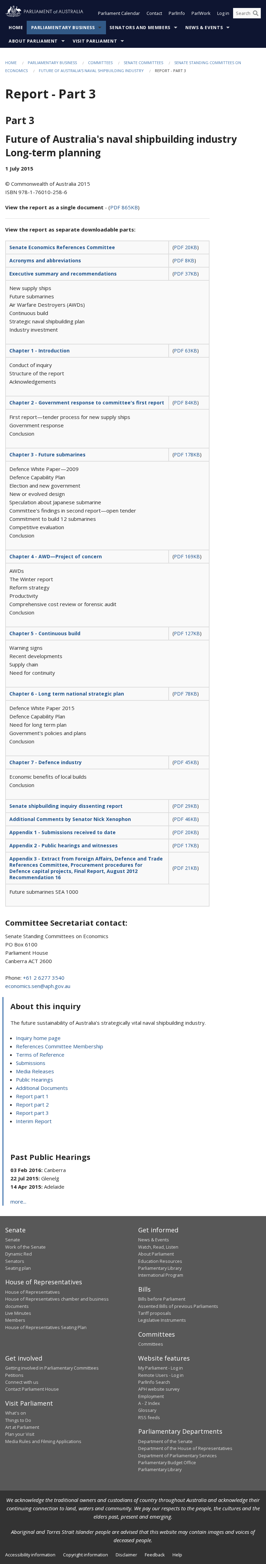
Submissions (30, 1062)
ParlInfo (177, 13)
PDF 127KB (187, 633)
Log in (223, 13)
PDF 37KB (185, 273)
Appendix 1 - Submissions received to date (62, 832)
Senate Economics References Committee (62, 247)
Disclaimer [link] (126, 1555)
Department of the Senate (165, 1441)
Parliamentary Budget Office (167, 1462)
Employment (151, 1396)
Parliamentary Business (63, 27)
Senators (14, 1261)
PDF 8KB (184, 260)
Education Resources (160, 1261)
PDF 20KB (185, 247)
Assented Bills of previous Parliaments (178, 1306)
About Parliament (33, 41)
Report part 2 (32, 1104)
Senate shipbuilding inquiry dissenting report (66, 806)
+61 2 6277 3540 (43, 977)
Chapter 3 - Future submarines (47, 454)
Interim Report (34, 1121)
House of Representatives (32, 1292)
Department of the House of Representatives (185, 1448)
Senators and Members (139, 27)
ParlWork (201, 13)
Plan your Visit (19, 1434)
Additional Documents (42, 1087)
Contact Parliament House (32, 1389)
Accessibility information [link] (30, 1555)
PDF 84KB (185, 402)
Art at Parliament (22, 1427)
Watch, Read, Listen (158, 1247)
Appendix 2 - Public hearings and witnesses (63, 845)
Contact (154, 13)
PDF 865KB (124, 207)
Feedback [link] (155, 1555)
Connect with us (21, 1382)
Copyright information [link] (85, 1555)
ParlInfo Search (154, 1382)
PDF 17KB (185, 845)
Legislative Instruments (162, 1320)
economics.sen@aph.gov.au (37, 985)
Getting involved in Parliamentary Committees (52, 1368)
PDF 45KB (185, 762)
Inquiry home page (38, 1037)
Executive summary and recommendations (63, 273)
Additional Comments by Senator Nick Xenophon (70, 819)
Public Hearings (34, 1079)
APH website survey (158, 1389)
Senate (12, 1240)
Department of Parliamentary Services (177, 1455)
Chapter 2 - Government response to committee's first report (86, 402)
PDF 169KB (187, 556)
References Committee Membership (59, 1046)
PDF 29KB (185, 806)
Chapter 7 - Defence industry (45, 762)
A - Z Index (149, 1403)
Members (15, 1320)
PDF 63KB (185, 350)
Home (16, 27)
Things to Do (18, 1420)
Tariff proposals (154, 1313)
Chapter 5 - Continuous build (44, 633)
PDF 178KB (187, 454)
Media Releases (35, 1071)
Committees (100, 62)
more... (18, 1201)
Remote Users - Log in (161, 1375)
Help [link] (177, 1555)
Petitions (14, 1375)
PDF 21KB (185, 868)
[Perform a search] (255, 13)
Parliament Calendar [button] (119, 13)
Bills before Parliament (161, 1299)
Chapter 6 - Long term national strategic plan (66, 693)
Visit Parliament (95, 41)
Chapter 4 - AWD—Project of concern (55, 556)
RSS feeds (149, 1417)
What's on (15, 1413)
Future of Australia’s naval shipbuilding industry (91, 70)
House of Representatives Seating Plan (46, 1327)
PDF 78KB (185, 693)
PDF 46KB (185, 819)
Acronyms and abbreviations (45, 260)
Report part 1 (32, 1096)
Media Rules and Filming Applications (43, 1441)
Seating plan (18, 1268)
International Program (160, 1275)
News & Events (204, 27)
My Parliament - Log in (160, 1368)
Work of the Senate (25, 1247)
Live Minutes (18, 1313)
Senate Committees (143, 62)
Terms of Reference (40, 1054)
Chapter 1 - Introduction (39, 350)
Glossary (147, 1410)
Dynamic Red (18, 1254)
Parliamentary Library (159, 1268)
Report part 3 (32, 1112)
